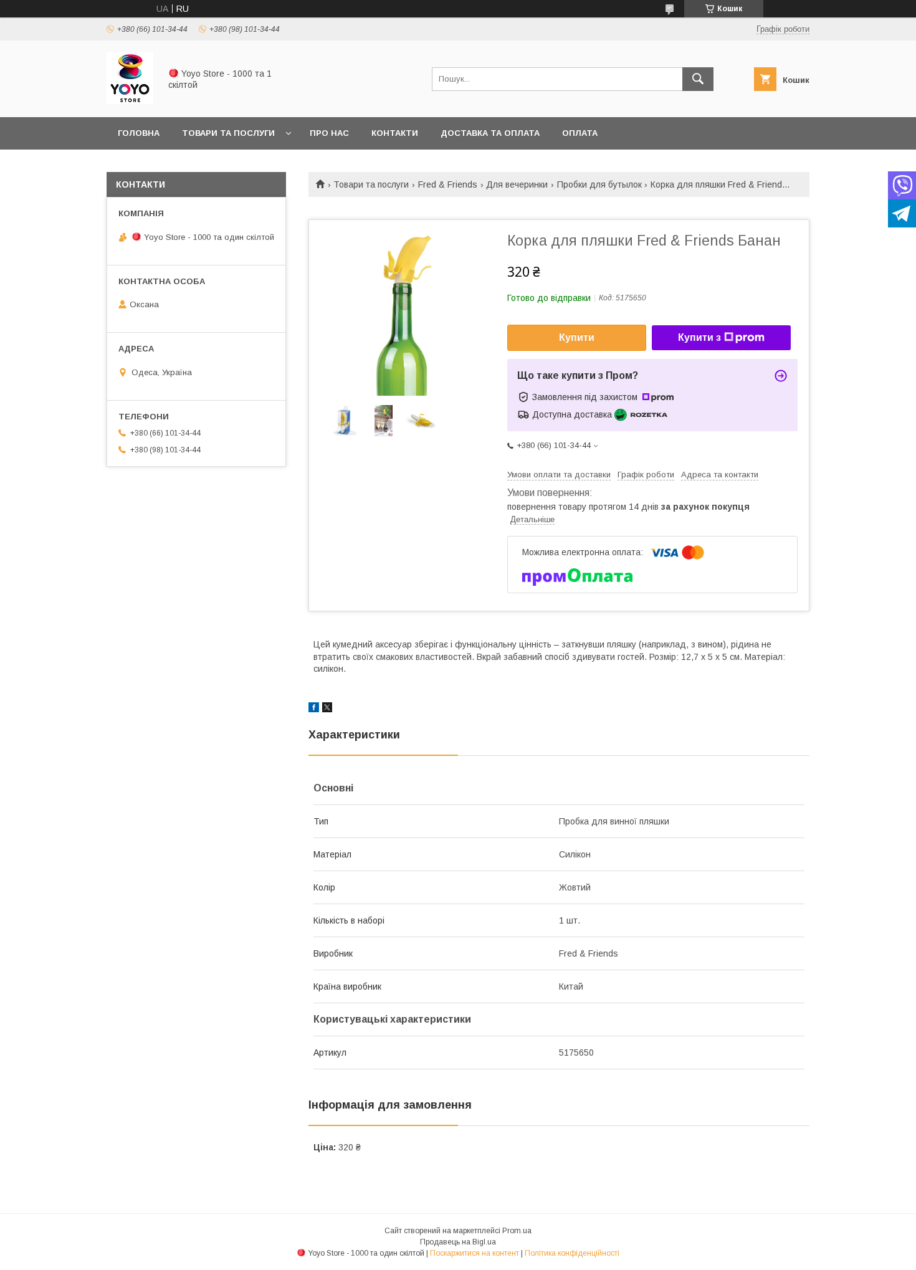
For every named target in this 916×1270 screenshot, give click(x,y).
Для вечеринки (517, 184)
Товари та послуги (228, 133)
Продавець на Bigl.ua (458, 1242)
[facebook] (313, 709)
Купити (576, 337)
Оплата (580, 133)
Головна (139, 133)
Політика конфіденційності (572, 1253)
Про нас (329, 133)
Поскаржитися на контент (474, 1253)
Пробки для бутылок (599, 184)
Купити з (699, 337)
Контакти (394, 133)
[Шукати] (697, 79)
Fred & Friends (447, 184)
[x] (327, 709)
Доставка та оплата (490, 133)
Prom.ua (517, 1230)
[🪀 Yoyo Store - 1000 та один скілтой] (130, 101)
